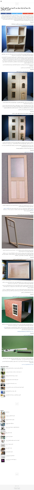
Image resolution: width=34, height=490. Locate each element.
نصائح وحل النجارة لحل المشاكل (10, 419)
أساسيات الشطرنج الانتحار (9, 451)
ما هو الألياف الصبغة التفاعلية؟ (10, 423)
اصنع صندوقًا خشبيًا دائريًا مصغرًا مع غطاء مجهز (12, 379)
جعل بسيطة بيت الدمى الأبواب (28, 152)
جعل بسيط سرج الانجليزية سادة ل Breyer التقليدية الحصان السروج (15, 387)
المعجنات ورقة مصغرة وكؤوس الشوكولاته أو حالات (12, 440)
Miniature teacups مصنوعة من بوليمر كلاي (12, 375)
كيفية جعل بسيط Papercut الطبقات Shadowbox (12, 427)
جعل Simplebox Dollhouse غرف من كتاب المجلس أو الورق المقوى (22, 296)
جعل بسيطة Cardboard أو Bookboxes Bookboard (25, 331)
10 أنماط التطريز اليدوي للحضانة (10, 455)
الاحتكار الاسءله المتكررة (9, 436)
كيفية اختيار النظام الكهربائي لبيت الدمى (27, 364)
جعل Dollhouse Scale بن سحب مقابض (11, 383)
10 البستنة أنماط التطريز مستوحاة (10, 415)
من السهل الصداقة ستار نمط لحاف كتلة (11, 459)
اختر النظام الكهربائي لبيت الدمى (28, 335)
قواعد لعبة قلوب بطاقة (9, 432)
